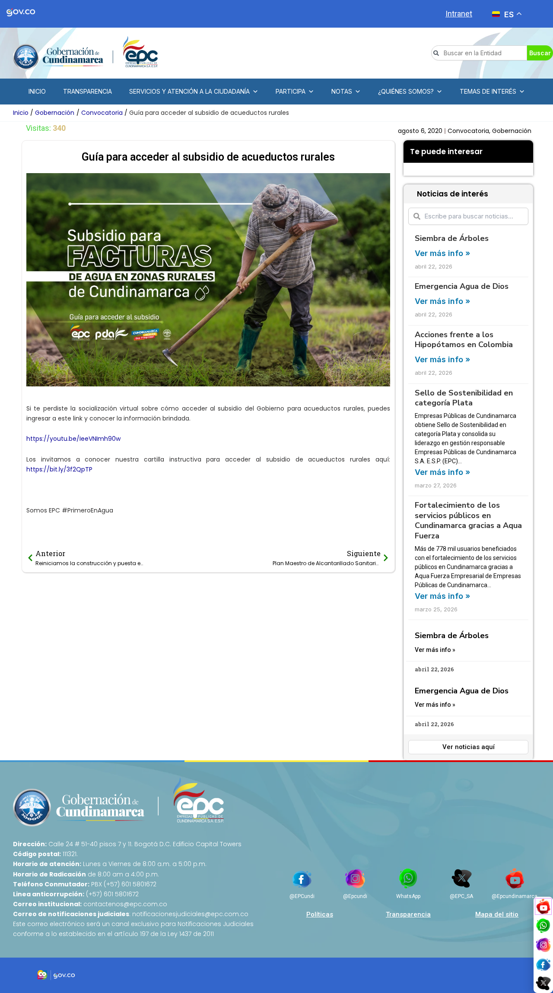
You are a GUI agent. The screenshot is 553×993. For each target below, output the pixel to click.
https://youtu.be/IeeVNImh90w (73, 438)
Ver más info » (442, 253)
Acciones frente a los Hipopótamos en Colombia (464, 339)
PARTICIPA (290, 91)
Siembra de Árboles (452, 238)
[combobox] (479, 52)
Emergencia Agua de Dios (462, 286)
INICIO (37, 91)
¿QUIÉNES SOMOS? (406, 91)
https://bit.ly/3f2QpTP (59, 469)
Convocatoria (468, 130)
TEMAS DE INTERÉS (488, 91)
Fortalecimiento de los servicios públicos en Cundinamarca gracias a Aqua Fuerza (468, 520)
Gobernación (511, 130)
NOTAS (341, 91)
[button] (410, 169)
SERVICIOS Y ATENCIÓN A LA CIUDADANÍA (189, 91)
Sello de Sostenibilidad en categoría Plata (464, 398)
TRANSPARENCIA (87, 91)
